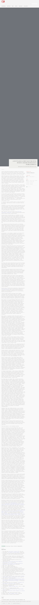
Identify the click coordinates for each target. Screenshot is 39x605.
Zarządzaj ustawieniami (16, 603)
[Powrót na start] (3, 1)
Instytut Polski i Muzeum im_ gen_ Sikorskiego (16, 599)
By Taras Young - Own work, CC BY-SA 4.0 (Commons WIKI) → (14, 546)
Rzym (33, 181)
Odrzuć (9, 603)
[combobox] (32, 4)
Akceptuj (4, 603)
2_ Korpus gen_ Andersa (5, 599)
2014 (31, 181)
